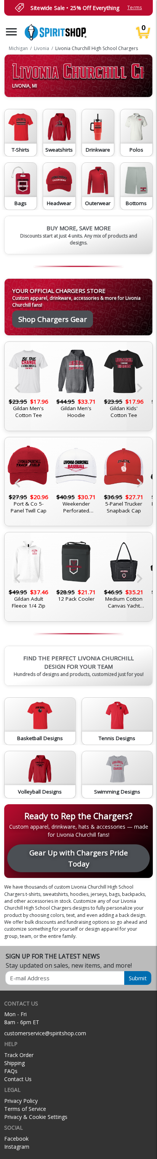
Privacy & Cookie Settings (35, 1116)
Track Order (19, 1055)
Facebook (16, 1138)
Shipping (14, 1063)
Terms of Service (25, 1108)
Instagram (16, 1146)
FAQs (11, 1071)
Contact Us (18, 1079)
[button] (11, 32)
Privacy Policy (21, 1100)
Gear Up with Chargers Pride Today (78, 858)
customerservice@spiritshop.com (45, 1033)
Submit (138, 978)
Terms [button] (134, 7)
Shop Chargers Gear (52, 319)
